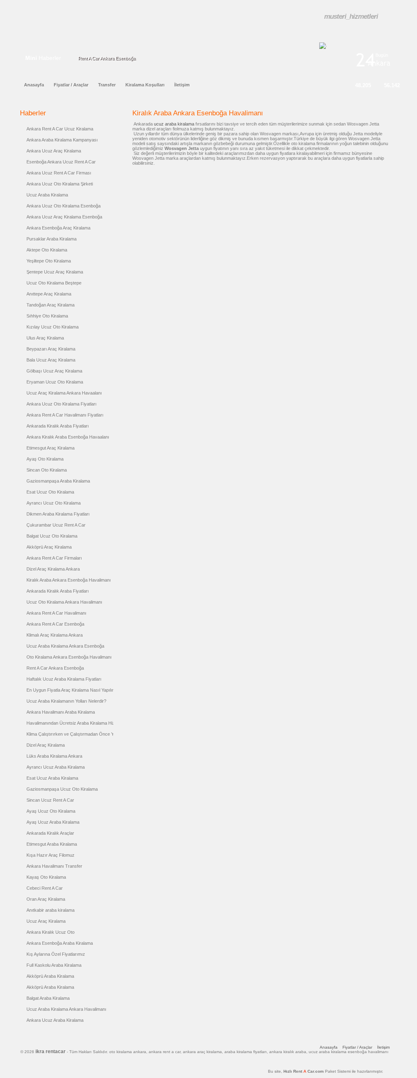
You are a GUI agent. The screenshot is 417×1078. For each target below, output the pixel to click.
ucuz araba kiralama (174, 123)
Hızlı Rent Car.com (317, 1071)
